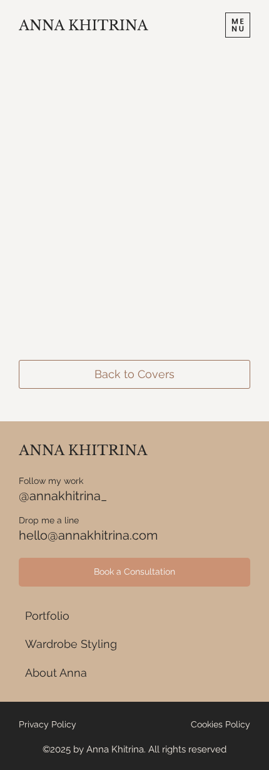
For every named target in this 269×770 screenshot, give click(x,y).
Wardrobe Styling (71, 643)
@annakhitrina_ (63, 495)
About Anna (56, 672)
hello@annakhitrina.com (88, 535)
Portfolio (47, 615)
